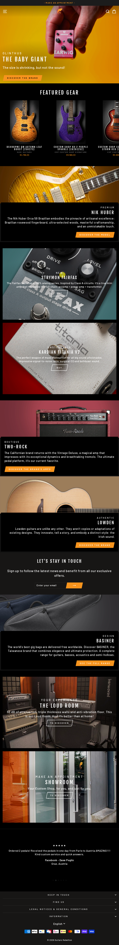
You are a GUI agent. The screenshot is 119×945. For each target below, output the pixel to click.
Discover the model (94, 234)
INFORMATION (58, 916)
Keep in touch (59, 895)
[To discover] (59, 712)
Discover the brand (22, 78)
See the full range (95, 663)
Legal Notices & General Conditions (58, 909)
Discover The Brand (94, 545)
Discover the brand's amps (30, 469)
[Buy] (59, 284)
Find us (58, 902)
